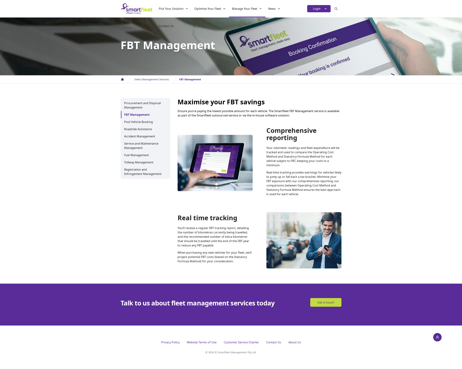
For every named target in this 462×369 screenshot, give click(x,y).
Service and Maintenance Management (141, 146)
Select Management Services (151, 79)
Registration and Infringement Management (143, 172)
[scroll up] (437, 337)
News (272, 9)
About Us (294, 342)
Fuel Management (136, 155)
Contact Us (166, 26)
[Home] (122, 79)
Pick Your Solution (171, 9)
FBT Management (190, 79)
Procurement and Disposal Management (142, 105)
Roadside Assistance (138, 129)
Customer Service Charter (241, 342)
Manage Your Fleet (244, 9)
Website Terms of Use (202, 342)
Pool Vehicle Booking (138, 122)
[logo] (136, 8)
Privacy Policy (170, 342)
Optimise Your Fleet (207, 9)
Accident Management (139, 136)
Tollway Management (138, 162)
